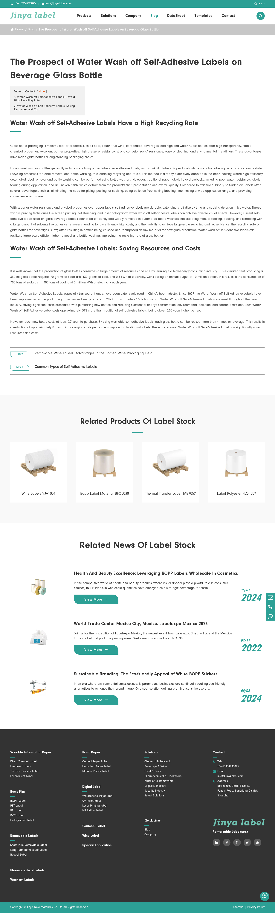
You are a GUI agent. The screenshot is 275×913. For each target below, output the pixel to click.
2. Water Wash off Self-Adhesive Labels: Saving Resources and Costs (44, 108)
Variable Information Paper (30, 752)
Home (19, 29)
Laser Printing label (94, 805)
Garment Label (93, 826)
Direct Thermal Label (23, 761)
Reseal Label (18, 855)
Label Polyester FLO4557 (236, 494)
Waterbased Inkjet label (97, 796)
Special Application (96, 845)
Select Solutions (154, 795)
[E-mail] (270, 597)
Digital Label (91, 787)
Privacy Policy (256, 907)
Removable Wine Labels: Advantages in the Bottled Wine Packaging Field (93, 354)
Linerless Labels (20, 766)
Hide (42, 91)
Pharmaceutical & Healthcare (163, 776)
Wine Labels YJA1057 (39, 494)
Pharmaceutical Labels (27, 870)
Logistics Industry (155, 786)
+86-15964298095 (23, 3)
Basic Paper (91, 752)
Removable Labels (24, 836)
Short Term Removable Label (28, 845)
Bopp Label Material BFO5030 (104, 494)
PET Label (16, 805)
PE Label (16, 810)
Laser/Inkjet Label (21, 776)
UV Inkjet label (91, 801)
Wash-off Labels (22, 880)
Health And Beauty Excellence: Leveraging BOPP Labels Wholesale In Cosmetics (156, 573)
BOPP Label (18, 801)
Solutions (108, 16)
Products (84, 16)
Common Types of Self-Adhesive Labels (66, 367)
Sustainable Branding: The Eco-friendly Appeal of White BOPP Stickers (146, 674)
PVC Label (17, 815)
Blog (154, 16)
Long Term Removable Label (28, 850)
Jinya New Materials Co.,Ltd (44, 907)
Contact (228, 16)
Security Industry (154, 791)
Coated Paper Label (95, 761)
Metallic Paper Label (95, 771)
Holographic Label (22, 820)
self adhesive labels (129, 208)
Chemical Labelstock (157, 761)
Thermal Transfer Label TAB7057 (170, 494)
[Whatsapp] (264, 896)
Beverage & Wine (155, 766)
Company (133, 16)
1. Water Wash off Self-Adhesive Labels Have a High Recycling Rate (44, 99)
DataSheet (176, 16)
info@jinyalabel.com (56, 3)
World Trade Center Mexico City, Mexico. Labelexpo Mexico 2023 (141, 624)
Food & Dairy (152, 771)
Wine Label (90, 836)
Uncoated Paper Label (96, 766)
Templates (203, 16)
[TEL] (270, 606)
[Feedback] (270, 616)
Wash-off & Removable (159, 781)
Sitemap (238, 907)
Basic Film (17, 792)
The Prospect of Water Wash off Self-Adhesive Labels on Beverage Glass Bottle (99, 29)
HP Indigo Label (92, 810)
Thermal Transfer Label (24, 771)
